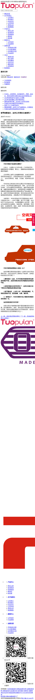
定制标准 (11, 66)
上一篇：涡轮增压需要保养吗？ (11, 316)
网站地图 (9, 696)
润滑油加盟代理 (21, 689)
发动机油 (11, 32)
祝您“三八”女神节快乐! (11, 105)
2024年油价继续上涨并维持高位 (14, 99)
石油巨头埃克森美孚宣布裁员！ (14, 103)
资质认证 (11, 25)
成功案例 (11, 60)
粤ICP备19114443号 (27, 698)
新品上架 (11, 30)
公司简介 (11, 17)
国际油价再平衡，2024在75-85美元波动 (16, 101)
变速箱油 (11, 34)
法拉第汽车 (13, 691)
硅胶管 (26, 691)
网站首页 (7, 13)
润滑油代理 (6, 691)
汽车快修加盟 (11, 689)
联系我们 (11, 19)
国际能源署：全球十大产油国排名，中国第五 (18, 107)
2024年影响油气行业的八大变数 (14, 98)
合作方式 (11, 62)
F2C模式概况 (12, 49)
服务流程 (11, 64)
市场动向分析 (12, 47)
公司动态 (11, 42)
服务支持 (17, 77)
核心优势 (11, 58)
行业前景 (11, 53)
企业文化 (11, 21)
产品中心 (7, 29)
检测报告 (11, 27)
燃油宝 (10, 36)
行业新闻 (11, 44)
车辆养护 (24, 77)
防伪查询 (7, 82)
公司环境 (11, 23)
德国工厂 (15, 696)
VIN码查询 (7, 80)
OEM (6, 55)
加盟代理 (7, 45)
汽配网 (30, 691)
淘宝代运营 (4, 692)
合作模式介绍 (12, 51)
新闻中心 (7, 40)
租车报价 (20, 691)
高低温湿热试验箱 (14, 692)
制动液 (10, 38)
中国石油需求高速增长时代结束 (14, 109)
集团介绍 (11, 56)
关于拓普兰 (7, 15)
